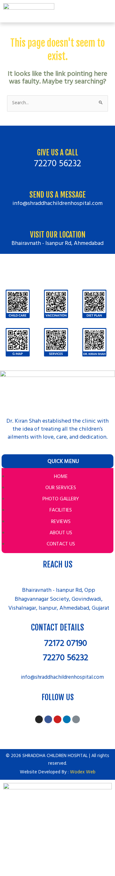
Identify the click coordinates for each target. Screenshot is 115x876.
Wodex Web (83, 772)
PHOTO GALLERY (60, 499)
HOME (61, 477)
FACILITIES (61, 510)
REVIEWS (61, 522)
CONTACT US (61, 544)
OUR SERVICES (60, 488)
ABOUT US (61, 533)
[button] (108, 11)
